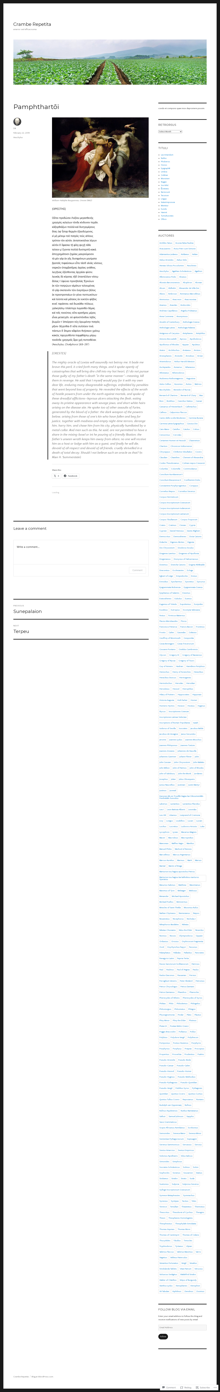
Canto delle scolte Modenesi (172, 418)
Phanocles (194, 992)
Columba (163, 469)
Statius (199, 1173)
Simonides (164, 1161)
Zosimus (200, 1291)
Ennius (194, 576)
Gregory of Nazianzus (192, 655)
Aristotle (178, 356)
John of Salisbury (167, 773)
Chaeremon (194, 440)
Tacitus (185, 1201)
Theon (162, 1218)
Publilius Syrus (182, 1088)
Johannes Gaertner (167, 757)
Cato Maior (164, 429)
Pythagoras (197, 1088)
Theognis (200, 1212)
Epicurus (201, 582)
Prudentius (189, 1054)
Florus (184, 621)
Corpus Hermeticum (168, 497)
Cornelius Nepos (167, 491)
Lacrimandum (167, 155)
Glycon (162, 655)
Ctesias (182, 525)
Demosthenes (179, 536)
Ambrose (172, 294)
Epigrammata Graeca (193, 587)
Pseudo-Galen (183, 1065)
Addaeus (185, 254)
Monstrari (165, 178)
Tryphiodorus (165, 1246)
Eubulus (178, 598)
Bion (161, 401)
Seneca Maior (179, 1133)
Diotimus (163, 565)
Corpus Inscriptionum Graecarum (174, 503)
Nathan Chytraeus (167, 913)
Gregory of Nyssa (167, 661)
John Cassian (165, 762)
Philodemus (182, 1003)
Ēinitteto (165, 189)
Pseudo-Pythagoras (168, 1082)
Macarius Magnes (188, 832)
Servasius (187, 1144)
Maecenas (163, 843)
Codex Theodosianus (169, 463)
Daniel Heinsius (177, 531)
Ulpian (189, 1246)
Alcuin (162, 288)
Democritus (164, 536)
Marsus (198, 860)
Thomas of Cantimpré (169, 1235)
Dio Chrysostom (167, 548)
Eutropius (175, 610)
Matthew (182, 885)
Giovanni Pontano (167, 649)
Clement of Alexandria (193, 457)
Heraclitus (198, 672)
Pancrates (199, 953)
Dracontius (164, 570)
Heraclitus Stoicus (167, 677)
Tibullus (177, 1240)
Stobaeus (163, 1178)
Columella (175, 469)
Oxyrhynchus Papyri (176, 947)
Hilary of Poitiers (167, 694)
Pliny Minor (164, 1020)
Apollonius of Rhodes (169, 344)
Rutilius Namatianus (189, 1111)
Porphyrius (164, 1049)
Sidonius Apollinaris (168, 1156)
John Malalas (198, 762)
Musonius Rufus (191, 907)
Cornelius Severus (186, 491)
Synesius (163, 1201)
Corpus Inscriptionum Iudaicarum (174, 508)
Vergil (183, 1263)
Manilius (190, 843)
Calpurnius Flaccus (178, 412)
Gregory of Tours (186, 661)
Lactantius (174, 804)
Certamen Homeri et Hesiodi (172, 440)
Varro (198, 1252)
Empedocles (182, 576)
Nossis (173, 936)
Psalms (201, 1054)
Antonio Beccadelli (168, 339)
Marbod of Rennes (183, 849)
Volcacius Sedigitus (168, 1274)
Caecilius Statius (185, 401)
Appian (185, 344)
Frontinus (200, 627)
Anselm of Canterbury (169, 322)
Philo (171, 1003)
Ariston (197, 350)
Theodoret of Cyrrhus (182, 1212)
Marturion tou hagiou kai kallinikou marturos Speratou (179, 878)
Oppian (199, 936)
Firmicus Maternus (176, 615)
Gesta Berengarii (166, 644)
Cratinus (172, 525)
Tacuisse (165, 195)
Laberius (163, 804)
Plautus (198, 1015)
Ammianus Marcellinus (190, 294)
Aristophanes (165, 356)
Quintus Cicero (178, 1094)
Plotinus (192, 1020)
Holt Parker (182, 700)
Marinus (180, 860)
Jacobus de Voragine (168, 734)
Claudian (163, 457)
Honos (164, 165)
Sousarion (188, 1173)
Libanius (173, 815)
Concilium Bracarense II (170, 480)
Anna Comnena (166, 316)
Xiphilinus (176, 1291)
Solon (195, 1167)
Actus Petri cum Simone (185, 249)
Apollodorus (195, 339)
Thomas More (184, 1229)
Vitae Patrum (185, 1269)
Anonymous (182, 316)
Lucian (199, 821)
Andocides (185, 305)
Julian (173, 779)
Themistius (200, 1207)
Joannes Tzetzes (188, 745)
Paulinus (170, 970)
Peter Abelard (186, 981)
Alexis (162, 294)
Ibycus (162, 711)
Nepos (196, 913)
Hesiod (176, 689)
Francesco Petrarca (168, 627)
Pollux (193, 1032)
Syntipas (175, 1201)
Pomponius (164, 1043)
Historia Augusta (166, 700)
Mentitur (164, 205)
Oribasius (163, 941)
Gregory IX (174, 655)
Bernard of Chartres (168, 395)
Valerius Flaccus (166, 1252)
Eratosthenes (165, 598)
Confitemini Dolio (192, 480)
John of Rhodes (197, 768)
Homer (194, 700)
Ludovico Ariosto (189, 826)
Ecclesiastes (178, 570)
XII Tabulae (164, 1291)
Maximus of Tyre (166, 891)
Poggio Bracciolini (167, 1032)
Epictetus (189, 582)
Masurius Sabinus (167, 885)
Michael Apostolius (180, 896)
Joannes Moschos (193, 740)
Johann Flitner (185, 757)
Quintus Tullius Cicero (169, 1099)
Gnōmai (164, 175)
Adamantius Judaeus (168, 254)
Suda (192, 1178)
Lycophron (164, 832)
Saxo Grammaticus (168, 1122)
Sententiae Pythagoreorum (171, 1139)
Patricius (195, 964)
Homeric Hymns (166, 706)
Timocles (188, 1240)
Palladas (177, 953)
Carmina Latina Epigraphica (171, 424)
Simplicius (177, 1161)
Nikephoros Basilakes (169, 924)
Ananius (163, 305)
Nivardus (199, 930)
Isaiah (195, 723)
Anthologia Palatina (186, 328)
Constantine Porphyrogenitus (172, 486)
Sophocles (164, 1173)
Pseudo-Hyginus (167, 1077)
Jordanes (198, 773)
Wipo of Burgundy (188, 1280)
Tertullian (174, 1207)
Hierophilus (187, 689)
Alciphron (187, 282)
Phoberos (165, 161)
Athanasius (190, 367)
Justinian (181, 785)
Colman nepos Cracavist (193, 463)
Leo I (161, 809)
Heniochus (164, 672)
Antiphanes (188, 333)
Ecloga (190, 570)
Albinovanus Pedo (167, 277)
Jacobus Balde (197, 728)
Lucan (190, 821)
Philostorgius (165, 1009)
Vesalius (193, 1263)
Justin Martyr (194, 785)
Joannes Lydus (175, 740)
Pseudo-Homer (184, 1071)
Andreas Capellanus (168, 311)
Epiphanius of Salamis (169, 593)
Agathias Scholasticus (181, 271)
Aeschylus (18, 137)
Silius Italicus (186, 1156)
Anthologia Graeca (191, 322)
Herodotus (164, 689)
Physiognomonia (167, 1015)
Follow (163, 1336)
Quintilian (163, 1094)
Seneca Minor (195, 1133)
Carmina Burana (196, 418)
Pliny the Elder (179, 1020)
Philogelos (195, 1003)
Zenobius (188, 1291)
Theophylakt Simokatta (185, 1224)
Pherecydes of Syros (192, 998)
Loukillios (180, 821)
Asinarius (178, 367)
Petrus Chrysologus (168, 986)
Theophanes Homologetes (180, 1218)
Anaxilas (173, 305)
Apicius (183, 339)
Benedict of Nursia (182, 390)
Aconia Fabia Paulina (184, 243)
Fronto (162, 632)
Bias (201, 395)
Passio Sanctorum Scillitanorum (173, 964)
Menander (164, 896)
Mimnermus (182, 902)
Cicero (198, 452)
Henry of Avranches (181, 672)
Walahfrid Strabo (188, 1274)
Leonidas (192, 809)
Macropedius (187, 838)
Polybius (163, 1037)
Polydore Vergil (178, 1037)
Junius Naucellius (167, 785)
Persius (192, 975)
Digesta (190, 542)
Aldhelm (172, 288)
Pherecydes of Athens (169, 998)
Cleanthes (175, 457)
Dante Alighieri (193, 531)
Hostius (191, 706)
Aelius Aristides (166, 260)
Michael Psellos (166, 902)
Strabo (174, 1178)
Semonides (164, 1133)
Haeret (164, 212)
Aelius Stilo (182, 260)
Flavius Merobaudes (168, 621)
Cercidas (177, 435)
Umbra (164, 172)
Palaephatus (164, 953)
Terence (163, 1207)
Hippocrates (183, 694)
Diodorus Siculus (186, 548)
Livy (161, 821)
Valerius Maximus (185, 1252)
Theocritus (164, 1212)
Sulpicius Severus (190, 1184)
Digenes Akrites (177, 542)
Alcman (198, 282)
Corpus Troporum (189, 519)
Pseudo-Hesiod (166, 1071)
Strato (184, 1178)
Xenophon (195, 1286)
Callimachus (191, 407)
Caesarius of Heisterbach (170, 407)
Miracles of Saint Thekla (170, 907)
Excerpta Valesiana (191, 610)
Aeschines (191, 265)
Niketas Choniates (167, 930)
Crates (162, 525)
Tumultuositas (167, 216)
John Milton (164, 768)
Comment (137, 570)
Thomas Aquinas (166, 1229)
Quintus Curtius (195, 1094)
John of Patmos (180, 768)
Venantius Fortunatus (168, 1263)
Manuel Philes (165, 849)
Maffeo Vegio (177, 843)
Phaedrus (182, 992)
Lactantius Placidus (191, 804)
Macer (162, 838)
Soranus (176, 1173)
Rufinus (188, 1105)
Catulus (186, 429)
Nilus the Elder (185, 930)
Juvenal (173, 790)
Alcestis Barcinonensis (169, 282)
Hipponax (196, 694)
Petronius (200, 981)
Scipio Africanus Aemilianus (172, 1128)
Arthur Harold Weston (184, 361)
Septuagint (192, 1139)
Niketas (185, 924)
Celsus (196, 429)
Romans (200, 1099)
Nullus (164, 158)
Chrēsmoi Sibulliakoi (182, 452)
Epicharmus (176, 582)
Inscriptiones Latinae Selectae (173, 717)
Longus (169, 821)
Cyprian (163, 531)
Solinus (186, 1167)
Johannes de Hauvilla (187, 751)
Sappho (190, 1116)
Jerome (162, 740)
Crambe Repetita (32, 24)
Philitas (162, 1003)
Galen (171, 632)
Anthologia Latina (167, 328)
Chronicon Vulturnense (181, 446)
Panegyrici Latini (166, 958)
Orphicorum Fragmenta (192, 941)
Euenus (188, 598)
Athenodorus (178, 373)
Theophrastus (165, 1224)
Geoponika (189, 638)
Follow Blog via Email (176, 1309)
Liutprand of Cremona (190, 815)
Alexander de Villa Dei (189, 288)
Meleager (182, 891)
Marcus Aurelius (166, 860)
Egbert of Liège (166, 576)
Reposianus (188, 1099)
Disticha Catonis (178, 565)
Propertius (164, 1054)
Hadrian (179, 666)
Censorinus (164, 435)
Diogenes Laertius (167, 553)
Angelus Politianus (189, 311)
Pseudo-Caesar (166, 1065)
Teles (193, 1201)
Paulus (196, 970)
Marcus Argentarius (181, 855)
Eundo (164, 209)
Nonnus (163, 936)
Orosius (175, 941)
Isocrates (183, 728)
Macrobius (173, 838)
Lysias (175, 832)
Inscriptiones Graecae (179, 711)
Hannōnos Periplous (195, 666)
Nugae (164, 182)
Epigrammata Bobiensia (170, 587)
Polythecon (193, 1037)
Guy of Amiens (166, 666)
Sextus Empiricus (186, 1150)
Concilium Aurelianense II (170, 474)
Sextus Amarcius (167, 1150)
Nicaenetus (164, 919)
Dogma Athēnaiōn (197, 565)
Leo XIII (162, 815)
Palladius (188, 953)
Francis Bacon (186, 627)
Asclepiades (165, 367)
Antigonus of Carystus (169, 333)
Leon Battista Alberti (176, 809)
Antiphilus (200, 333)
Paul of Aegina (183, 970)
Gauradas (181, 632)
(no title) (164, 185)
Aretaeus (187, 350)
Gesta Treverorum (185, 644)
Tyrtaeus (179, 1246)
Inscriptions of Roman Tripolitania (174, 723)
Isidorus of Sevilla (167, 728)
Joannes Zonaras (166, 751)
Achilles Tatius (165, 243)
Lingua (164, 199)
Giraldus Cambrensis (188, 649)
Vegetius (163, 1257)
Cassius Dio (192, 424)
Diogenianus (165, 559)
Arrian (200, 356)
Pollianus (183, 1032)
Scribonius (193, 1128)
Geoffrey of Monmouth (170, 638)
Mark (189, 860)
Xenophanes (181, 1286)
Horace (181, 706)
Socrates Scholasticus (169, 1167)
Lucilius (162, 826)
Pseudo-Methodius (186, 1077)
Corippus (193, 486)
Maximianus (195, 885)
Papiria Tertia (183, 958)
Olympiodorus (186, 936)
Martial (162, 866)
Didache (163, 542)
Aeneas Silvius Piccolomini (171, 265)
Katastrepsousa (168, 202)
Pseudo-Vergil (165, 1088)
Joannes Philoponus (168, 745)
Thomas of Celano (190, 1235)
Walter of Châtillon (168, 1280)
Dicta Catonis (195, 536)
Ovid (161, 947)
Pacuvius (193, 947)
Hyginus (201, 706)
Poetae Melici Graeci (179, 1026)
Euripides (198, 604)
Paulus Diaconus (166, 975)
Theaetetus (186, 1207)
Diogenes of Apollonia (189, 553)
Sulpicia (175, 1184)
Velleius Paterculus (178, 1257)
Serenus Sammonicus (169, 1144)
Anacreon (176, 299)
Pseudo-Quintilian (189, 1082)
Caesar (199, 401)
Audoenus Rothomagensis (171, 378)
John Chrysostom (182, 762)
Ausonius (178, 384)
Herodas (179, 683)
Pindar (181, 1015)
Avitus (188, 384)
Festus (162, 615)
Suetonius (164, 1184)
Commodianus (190, 469)
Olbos (164, 219)
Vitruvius (199, 1269)
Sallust (162, 1116)
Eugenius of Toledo (168, 604)
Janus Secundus (188, 734)
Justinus (162, 790)
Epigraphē (165, 168)
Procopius (199, 1049)
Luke (202, 826)
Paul (161, 970)
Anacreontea (190, 299)
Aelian (195, 254)
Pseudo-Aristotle (167, 1060)
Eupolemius (185, 604)
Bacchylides (164, 390)
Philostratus (179, 1009)
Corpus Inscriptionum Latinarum (174, 514)
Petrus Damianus (167, 992)
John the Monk (184, 773)
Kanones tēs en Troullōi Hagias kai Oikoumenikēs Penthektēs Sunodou (181, 797)
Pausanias (181, 975)
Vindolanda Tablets (168, 1269)
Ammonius (164, 299)
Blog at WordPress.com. (43, 1377)
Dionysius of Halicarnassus (186, 559)
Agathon (198, 271)
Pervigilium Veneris (168, 981)
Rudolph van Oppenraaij (170, 1105)
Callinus (163, 412)
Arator (162, 350)
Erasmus (186, 593)
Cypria (192, 525)
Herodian (190, 683)
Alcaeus (182, 277)
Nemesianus (184, 913)
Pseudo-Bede (184, 1060)
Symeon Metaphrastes (169, 1195)
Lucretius (173, 826)
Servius (198, 1144)
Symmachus (188, 1195)
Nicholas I (191, 919)
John (197, 757)
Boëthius (171, 401)
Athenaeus (164, 373)
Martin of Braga (175, 866)
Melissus (193, 891)
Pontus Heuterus (180, 1043)
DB (14, 128)
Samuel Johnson (176, 1116)
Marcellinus (164, 855)
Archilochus (173, 350)
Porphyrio (196, 1043)
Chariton (163, 446)
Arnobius (190, 356)
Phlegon (192, 1009)
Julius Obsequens (187, 779)
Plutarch (163, 1026)
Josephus (163, 779)
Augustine (190, 378)
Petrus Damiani (187, 986)
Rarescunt (165, 192)
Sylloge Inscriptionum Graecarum (174, 1190)
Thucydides (164, 1240)
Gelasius (192, 632)
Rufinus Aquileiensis (168, 1111)
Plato (189, 1015)
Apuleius (196, 344)
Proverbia (176, 1054)
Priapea (188, 1049)
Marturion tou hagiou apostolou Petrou (177, 871)
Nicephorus (178, 919)
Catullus (176, 429)
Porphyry (177, 1049)
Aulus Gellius (165, 384)
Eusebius (163, 610)
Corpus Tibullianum (168, 519)
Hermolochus (165, 683)
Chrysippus (164, 452)
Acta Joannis (164, 249)
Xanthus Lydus (165, 1286)
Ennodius (163, 582)
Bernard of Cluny (188, 395)
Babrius (198, 384)
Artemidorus (165, 361)
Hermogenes (185, 677)
